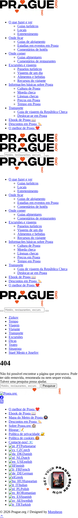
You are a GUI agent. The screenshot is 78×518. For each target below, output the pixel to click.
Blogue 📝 (16, 430)
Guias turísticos (27, 26)
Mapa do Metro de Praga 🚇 (28, 417)
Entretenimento (27, 34)
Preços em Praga (28, 100)
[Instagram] (1, 401)
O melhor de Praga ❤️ (24, 128)
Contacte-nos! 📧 (21, 442)
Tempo (13, 321)
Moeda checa (26, 92)
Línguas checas (27, 96)
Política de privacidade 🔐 (27, 434)
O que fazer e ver (20, 22)
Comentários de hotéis (32, 49)
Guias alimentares (29, 57)
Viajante (14, 329)
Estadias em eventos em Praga (37, 45)
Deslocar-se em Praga (32, 116)
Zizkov (13, 317)
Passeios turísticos (29, 69)
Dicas (12, 341)
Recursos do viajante (31, 80)
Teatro (13, 345)
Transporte (16, 108)
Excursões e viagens (22, 65)
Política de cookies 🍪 (24, 438)
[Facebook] (1, 397)
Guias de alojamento (31, 42)
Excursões (16, 337)
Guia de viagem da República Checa (42, 112)
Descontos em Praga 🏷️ (25, 124)
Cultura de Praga (28, 88)
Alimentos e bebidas (31, 77)
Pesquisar (49, 385)
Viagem (14, 325)
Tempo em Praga (29, 104)
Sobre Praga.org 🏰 (22, 426)
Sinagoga (15, 348)
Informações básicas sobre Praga (31, 84)
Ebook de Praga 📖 (22, 120)
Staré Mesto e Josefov (24, 352)
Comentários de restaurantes (36, 61)
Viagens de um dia (30, 73)
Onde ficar (16, 38)
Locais (21, 30)
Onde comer (17, 53)
